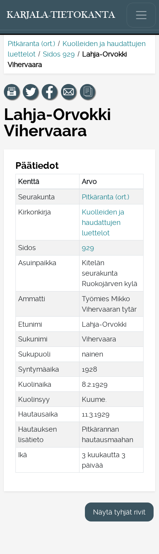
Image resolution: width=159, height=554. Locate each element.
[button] (11, 91)
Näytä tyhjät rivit (119, 512)
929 (88, 248)
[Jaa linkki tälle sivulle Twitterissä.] (30, 91)
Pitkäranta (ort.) (31, 43)
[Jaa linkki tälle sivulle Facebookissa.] (49, 91)
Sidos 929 (59, 54)
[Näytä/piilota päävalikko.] (141, 15)
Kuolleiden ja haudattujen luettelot (103, 222)
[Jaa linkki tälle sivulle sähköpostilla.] (68, 91)
